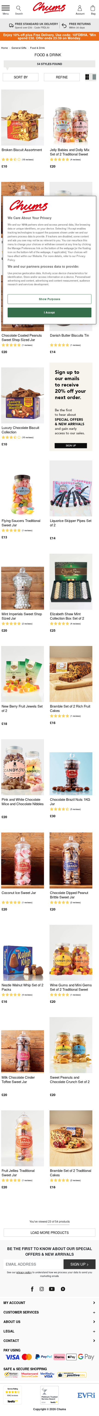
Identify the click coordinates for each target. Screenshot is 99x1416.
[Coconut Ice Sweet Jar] (22, 860)
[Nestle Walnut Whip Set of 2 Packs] (22, 953)
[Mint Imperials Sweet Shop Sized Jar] (22, 582)
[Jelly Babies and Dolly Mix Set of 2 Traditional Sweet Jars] (71, 118)
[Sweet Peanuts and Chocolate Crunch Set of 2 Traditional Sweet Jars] (71, 1045)
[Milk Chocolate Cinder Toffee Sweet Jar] (22, 1045)
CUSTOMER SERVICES (21, 1312)
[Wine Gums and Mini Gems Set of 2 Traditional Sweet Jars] (71, 953)
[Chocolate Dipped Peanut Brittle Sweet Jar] (71, 860)
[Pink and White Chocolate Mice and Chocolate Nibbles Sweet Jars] (22, 767)
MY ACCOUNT (14, 1302)
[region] (50, 260)
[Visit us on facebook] (32, 1288)
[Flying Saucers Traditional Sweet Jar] (22, 488)
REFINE (62, 77)
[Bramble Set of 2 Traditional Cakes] (71, 1138)
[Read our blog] (63, 1286)
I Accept (49, 312)
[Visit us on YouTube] (51, 1288)
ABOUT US (11, 1321)
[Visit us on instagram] (41, 1288)
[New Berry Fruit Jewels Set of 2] (22, 674)
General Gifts (19, 48)
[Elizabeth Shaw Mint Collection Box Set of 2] (71, 582)
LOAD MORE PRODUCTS (50, 1232)
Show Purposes (49, 299)
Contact (11, 1340)
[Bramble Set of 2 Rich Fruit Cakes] (71, 674)
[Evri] (86, 1395)
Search (19, 13)
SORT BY (21, 77)
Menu (6, 13)
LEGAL (9, 1331)
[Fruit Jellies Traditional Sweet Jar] (22, 1138)
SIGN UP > (79, 1264)
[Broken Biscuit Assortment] (22, 118)
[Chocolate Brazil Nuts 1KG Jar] (71, 767)
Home (4, 48)
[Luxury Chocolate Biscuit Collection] (22, 395)
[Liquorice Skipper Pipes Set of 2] (71, 488)
